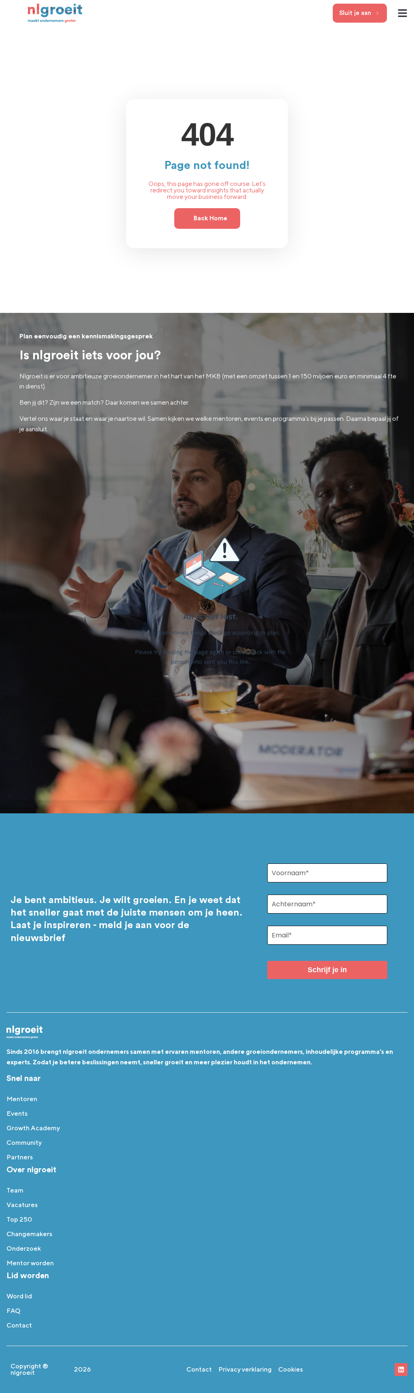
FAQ (13, 1311)
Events (16, 1113)
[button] (402, 13)
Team (14, 1190)
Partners (19, 1157)
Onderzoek (23, 1248)
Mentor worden (30, 1263)
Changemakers (29, 1234)
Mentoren (21, 1099)
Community (24, 1142)
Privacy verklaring (245, 1369)
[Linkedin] (401, 1369)
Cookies (290, 1369)
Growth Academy (33, 1128)
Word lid (19, 1296)
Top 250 (19, 1219)
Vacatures (22, 1205)
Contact (19, 1325)
